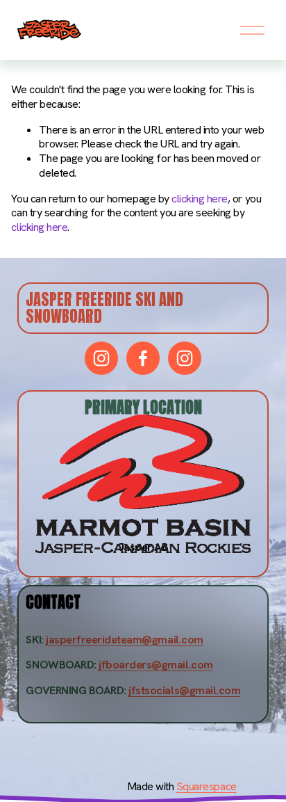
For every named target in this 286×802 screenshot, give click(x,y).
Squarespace (206, 787)
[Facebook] (143, 358)
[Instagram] (101, 358)
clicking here (199, 198)
